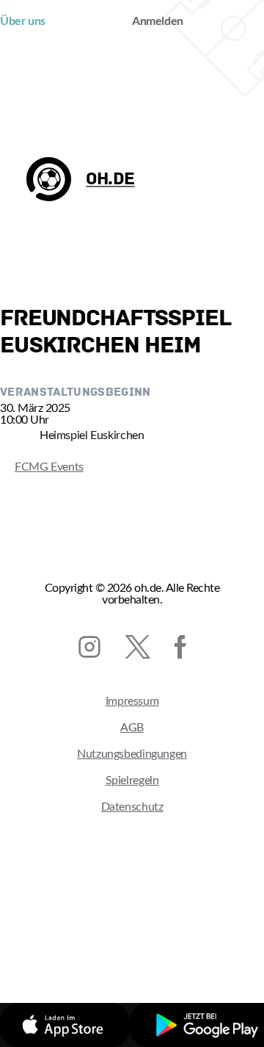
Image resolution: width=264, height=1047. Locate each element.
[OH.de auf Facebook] (180, 647)
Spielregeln (132, 780)
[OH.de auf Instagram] (89, 647)
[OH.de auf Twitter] (137, 647)
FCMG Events (42, 467)
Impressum (132, 701)
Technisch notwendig (96, 943)
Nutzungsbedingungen (132, 754)
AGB (132, 727)
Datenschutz (132, 807)
